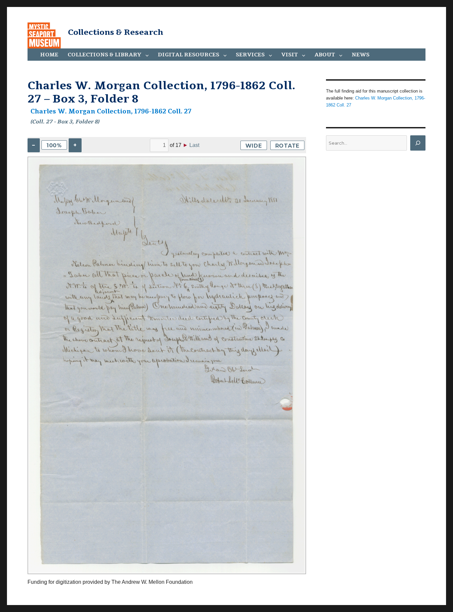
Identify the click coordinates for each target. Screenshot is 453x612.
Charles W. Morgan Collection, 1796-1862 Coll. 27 (111, 111)
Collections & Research (115, 32)
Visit (289, 54)
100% (54, 145)
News (360, 54)
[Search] (417, 143)
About (324, 54)
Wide (253, 146)
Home (49, 54)
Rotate (287, 146)
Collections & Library (104, 54)
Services (250, 54)
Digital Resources (188, 54)
